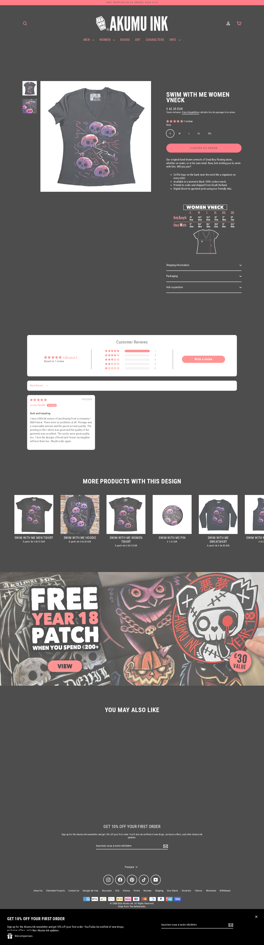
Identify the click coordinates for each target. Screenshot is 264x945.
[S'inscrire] (230, 925)
